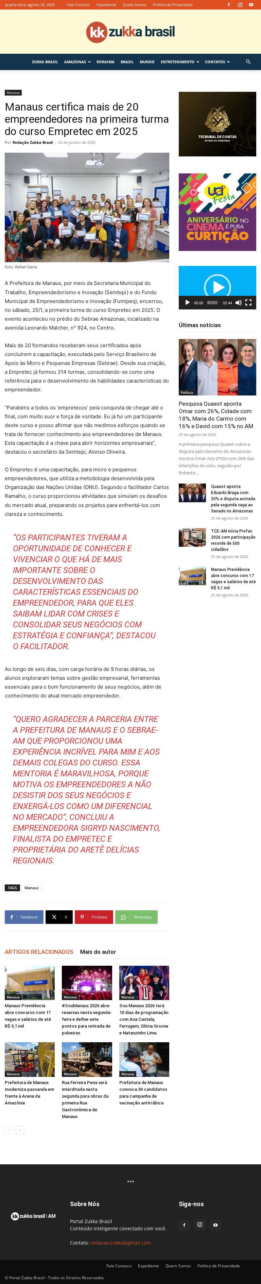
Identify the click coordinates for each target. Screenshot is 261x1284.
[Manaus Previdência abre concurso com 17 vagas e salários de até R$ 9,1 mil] (30, 983)
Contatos (215, 61)
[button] (248, 62)
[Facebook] (229, 5)
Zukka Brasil (45, 61)
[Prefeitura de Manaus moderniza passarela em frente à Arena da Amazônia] (30, 1059)
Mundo (147, 61)
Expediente (106, 4)
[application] (217, 287)
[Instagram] (240, 5)
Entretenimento (177, 61)
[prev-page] (9, 1130)
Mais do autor (98, 951)
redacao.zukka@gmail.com (120, 1242)
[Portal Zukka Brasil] (130, 32)
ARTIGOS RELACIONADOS (39, 951)
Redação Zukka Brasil (33, 142)
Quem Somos (134, 4)
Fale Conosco (78, 4)
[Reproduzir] (187, 302)
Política (187, 392)
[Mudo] (238, 302)
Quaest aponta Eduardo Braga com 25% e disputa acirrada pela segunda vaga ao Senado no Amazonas (233, 498)
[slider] (213, 302)
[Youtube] (251, 5)
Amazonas (75, 61)
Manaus (13, 92)
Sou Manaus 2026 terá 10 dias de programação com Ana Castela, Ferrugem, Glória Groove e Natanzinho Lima (144, 1019)
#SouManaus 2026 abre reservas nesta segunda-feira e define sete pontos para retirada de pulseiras (87, 1019)
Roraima (106, 61)
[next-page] (20, 1130)
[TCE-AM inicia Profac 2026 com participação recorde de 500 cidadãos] (192, 537)
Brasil (127, 61)
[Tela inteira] (248, 302)
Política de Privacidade (173, 4)
